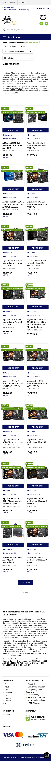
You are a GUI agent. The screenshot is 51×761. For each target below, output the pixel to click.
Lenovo (8, 700)
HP (6, 695)
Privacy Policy (33, 694)
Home (4, 42)
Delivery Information (36, 687)
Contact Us (9, 714)
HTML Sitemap (34, 703)
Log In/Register (9, 2)
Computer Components (18, 42)
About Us (32, 684)
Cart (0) (22, 2)
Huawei (8, 698)
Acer (7, 684)
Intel (20, 89)
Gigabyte (8, 692)
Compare (8, 135)
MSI (6, 703)
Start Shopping (15, 37)
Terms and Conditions (37, 700)
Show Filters (9, 58)
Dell (6, 689)
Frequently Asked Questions (34, 690)
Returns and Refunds (37, 697)
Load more (25, 582)
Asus (7, 687)
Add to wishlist (10, 139)
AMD (13, 89)
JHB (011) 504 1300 (42, 8)
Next (25, 593)
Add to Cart (13, 130)
